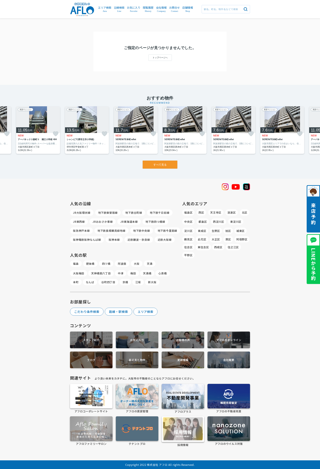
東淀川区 (235, 222)
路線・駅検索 (118, 311)
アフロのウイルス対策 (229, 444)
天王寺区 (215, 212)
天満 (149, 264)
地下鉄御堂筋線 (108, 213)
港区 (228, 239)
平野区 (188, 255)
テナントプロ (137, 444)
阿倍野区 (242, 239)
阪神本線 (114, 240)
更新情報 (182, 360)
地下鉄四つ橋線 (155, 222)
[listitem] (86, 130)
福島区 (188, 212)
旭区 (228, 231)
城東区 (240, 231)
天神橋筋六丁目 (101, 273)
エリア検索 (146, 311)
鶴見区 (188, 239)
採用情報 (182, 445)
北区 (245, 212)
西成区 (218, 247)
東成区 (202, 231)
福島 (76, 264)
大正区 (216, 239)
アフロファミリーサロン (91, 444)
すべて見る (160, 164)
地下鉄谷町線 (133, 213)
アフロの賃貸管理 (137, 411)
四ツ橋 (106, 264)
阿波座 (122, 264)
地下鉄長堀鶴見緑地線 (112, 231)
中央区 (188, 222)
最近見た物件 (137, 360)
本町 (76, 282)
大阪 (137, 264)
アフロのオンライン (228, 340)
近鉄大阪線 (165, 240)
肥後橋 (90, 264)
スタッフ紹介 (91, 340)
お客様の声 (183, 340)
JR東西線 (79, 222)
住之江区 (233, 247)
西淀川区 (218, 222)
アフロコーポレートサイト (91, 411)
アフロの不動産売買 (228, 411)
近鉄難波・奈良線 (139, 240)
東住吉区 (203, 247)
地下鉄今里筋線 (167, 231)
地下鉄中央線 (141, 231)
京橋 (125, 282)
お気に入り (137, 340)
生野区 (216, 231)
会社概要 (228, 360)
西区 (201, 212)
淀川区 (188, 231)
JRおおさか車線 (102, 222)
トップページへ (160, 57)
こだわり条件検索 (86, 311)
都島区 (202, 222)
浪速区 (231, 212)
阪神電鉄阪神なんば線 (87, 240)
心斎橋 (162, 273)
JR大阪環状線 (81, 213)
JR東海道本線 (129, 222)
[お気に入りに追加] (7, 134)
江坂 (138, 282)
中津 (121, 273)
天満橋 (147, 273)
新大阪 (152, 282)
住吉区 (188, 247)
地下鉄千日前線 (160, 213)
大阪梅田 (78, 273)
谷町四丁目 (108, 282)
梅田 (133, 273)
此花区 (202, 239)
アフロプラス (182, 412)
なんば (90, 282)
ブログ (91, 360)
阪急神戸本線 (81, 231)
